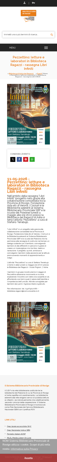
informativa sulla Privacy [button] (24, 449)
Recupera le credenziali (33, 3)
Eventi (39, 73)
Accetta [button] (28, 458)
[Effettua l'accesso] (24, 3)
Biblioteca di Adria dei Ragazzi (21, 73)
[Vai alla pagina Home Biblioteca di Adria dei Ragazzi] (28, 15)
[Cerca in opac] (52, 35)
